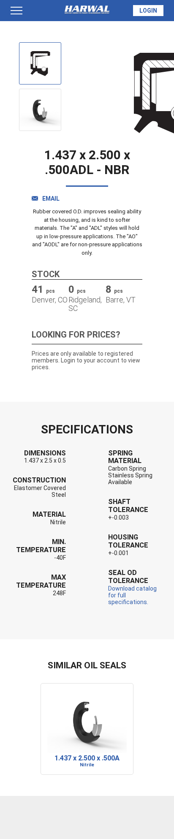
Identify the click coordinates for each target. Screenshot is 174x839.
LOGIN (148, 10)
